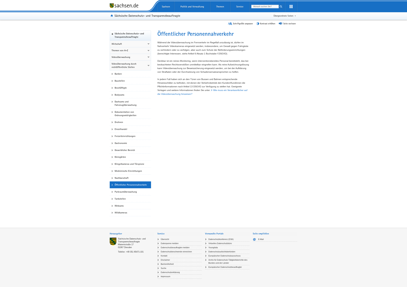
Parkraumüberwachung (126, 191)
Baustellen (120, 80)
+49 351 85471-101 (135, 252)
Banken (118, 73)
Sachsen (166, 6)
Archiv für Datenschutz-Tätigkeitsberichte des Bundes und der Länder (227, 261)
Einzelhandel (121, 129)
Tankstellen (120, 198)
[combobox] (265, 6)
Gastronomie (121, 143)
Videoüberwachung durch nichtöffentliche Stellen (124, 65)
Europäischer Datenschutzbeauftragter (225, 267)
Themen (220, 6)
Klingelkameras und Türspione (129, 164)
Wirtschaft (117, 43)
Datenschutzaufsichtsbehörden (221, 252)
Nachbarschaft (121, 177)
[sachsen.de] (132, 6)
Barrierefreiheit (167, 264)
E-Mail (261, 239)
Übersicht (165, 239)
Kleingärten (120, 157)
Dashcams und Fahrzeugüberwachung (126, 103)
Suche (163, 268)
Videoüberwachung (121, 57)
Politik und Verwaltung (192, 6)
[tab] (132, 234)
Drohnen (119, 122)
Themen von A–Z (120, 50)
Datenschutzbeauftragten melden (175, 247)
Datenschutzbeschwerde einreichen (176, 252)
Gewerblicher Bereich (125, 150)
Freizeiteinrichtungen (125, 136)
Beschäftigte (121, 87)
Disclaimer (165, 260)
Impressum (165, 276)
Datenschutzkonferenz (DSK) (221, 239)
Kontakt (164, 256)
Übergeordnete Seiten (283, 16)
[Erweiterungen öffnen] (291, 6)
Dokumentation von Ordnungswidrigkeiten (125, 114)
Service (239, 6)
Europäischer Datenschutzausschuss (224, 256)
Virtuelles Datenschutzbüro (220, 243)
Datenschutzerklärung (170, 272)
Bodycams (119, 94)
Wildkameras (121, 212)
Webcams (119, 205)
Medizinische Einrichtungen (128, 170)
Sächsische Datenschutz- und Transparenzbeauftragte (147, 15)
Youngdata (213, 247)
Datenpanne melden (170, 243)
